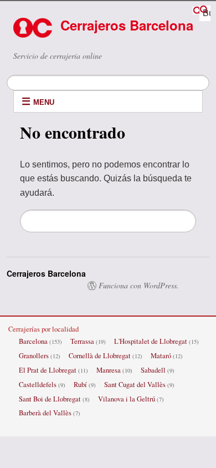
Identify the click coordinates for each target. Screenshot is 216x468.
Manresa (108, 370)
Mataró (161, 355)
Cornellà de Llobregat (100, 355)
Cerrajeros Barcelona (126, 25)
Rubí (80, 384)
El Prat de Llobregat (47, 370)
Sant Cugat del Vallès (135, 384)
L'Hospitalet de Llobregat (150, 341)
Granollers (34, 355)
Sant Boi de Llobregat (50, 399)
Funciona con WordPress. (139, 285)
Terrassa (82, 341)
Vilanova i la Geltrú (126, 399)
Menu (43, 102)
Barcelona (33, 341)
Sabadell (153, 370)
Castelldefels (37, 384)
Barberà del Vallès (45, 413)
